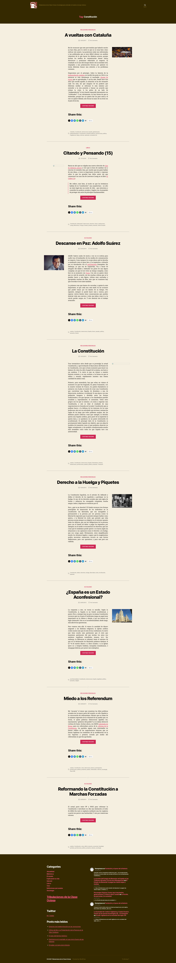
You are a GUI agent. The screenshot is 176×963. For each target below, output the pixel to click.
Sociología (50, 890)
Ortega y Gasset (83, 225)
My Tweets (50, 916)
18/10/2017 (83, 40)
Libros (88, 147)
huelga (87, 572)
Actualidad (88, 237)
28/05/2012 (83, 602)
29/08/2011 (83, 704)
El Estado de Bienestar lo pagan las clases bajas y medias (110, 882)
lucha (97, 572)
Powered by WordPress (79, 959)
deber (78, 572)
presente (95, 225)
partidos (72, 848)
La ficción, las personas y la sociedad (111, 895)
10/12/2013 (83, 356)
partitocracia (99, 133)
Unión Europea (101, 225)
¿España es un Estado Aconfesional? (88, 594)
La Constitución (88, 351)
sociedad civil (93, 135)
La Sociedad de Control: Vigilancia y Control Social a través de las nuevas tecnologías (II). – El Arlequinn (111, 912)
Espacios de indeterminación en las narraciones (65, 926)
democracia (85, 132)
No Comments (93, 40)
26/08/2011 (83, 799)
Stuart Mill (72, 771)
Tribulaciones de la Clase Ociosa (61, 959)
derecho (92, 223)
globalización (96, 132)
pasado (90, 225)
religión (77, 680)
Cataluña (72, 132)
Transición (100, 464)
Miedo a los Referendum (88, 698)
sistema (93, 848)
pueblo (88, 769)
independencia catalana (76, 75)
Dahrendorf (80, 223)
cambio (72, 331)
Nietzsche (76, 225)
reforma (82, 135)
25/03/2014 (83, 248)
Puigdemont (73, 135)
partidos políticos (90, 133)
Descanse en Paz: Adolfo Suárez (88, 243)
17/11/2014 (83, 158)
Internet (49, 881)
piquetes (72, 574)
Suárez (77, 333)
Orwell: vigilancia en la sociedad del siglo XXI (111, 915)
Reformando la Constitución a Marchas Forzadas (88, 791)
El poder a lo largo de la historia (59, 945)
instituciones (101, 223)
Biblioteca (50, 874)
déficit (86, 846)
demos (93, 767)
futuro (96, 223)
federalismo (95, 462)
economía (95, 846)
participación (98, 767)
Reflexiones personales (88, 29)
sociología (104, 769)
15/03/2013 (83, 487)
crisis (82, 767)
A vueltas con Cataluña (88, 35)
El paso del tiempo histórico (58, 936)
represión (87, 135)
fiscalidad (101, 846)
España (90, 132)
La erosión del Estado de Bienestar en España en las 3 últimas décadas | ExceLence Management (111, 879)
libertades (92, 572)
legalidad (99, 679)
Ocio (48, 886)
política (104, 133)
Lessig (71, 225)
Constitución (78, 132)
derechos (83, 572)
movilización (82, 133)
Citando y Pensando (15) (88, 153)
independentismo (74, 133)
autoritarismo (92, 264)
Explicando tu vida (53, 879)
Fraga (88, 273)
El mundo (50, 876)
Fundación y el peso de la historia (116, 868)
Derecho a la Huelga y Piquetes (88, 482)
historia (100, 462)
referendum (94, 769)
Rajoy (78, 135)
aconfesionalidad (74, 679)
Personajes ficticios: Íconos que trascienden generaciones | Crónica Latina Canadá (109, 893)
